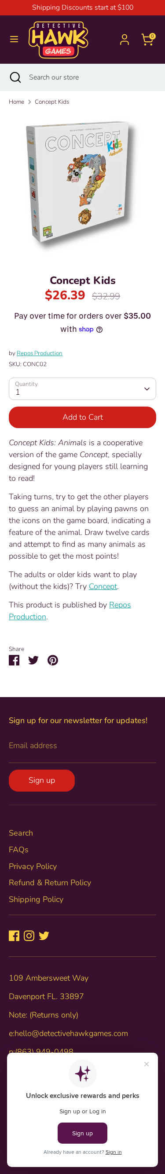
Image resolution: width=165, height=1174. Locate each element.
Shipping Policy (36, 899)
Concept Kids (52, 102)
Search (21, 833)
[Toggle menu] (14, 39)
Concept (103, 586)
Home (16, 102)
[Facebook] (14, 935)
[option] (82, 187)
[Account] (124, 36)
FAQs (19, 849)
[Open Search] (14, 77)
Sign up (42, 780)
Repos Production (39, 353)
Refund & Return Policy (50, 882)
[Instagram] (29, 935)
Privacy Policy (33, 866)
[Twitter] (44, 935)
